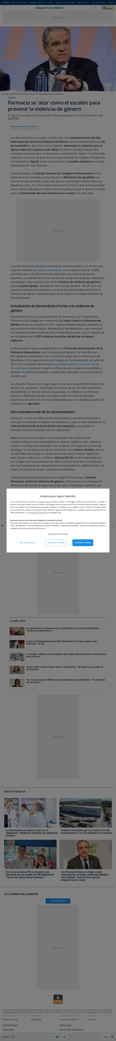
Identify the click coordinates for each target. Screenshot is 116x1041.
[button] (58, 533)
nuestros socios (44, 502)
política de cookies (38, 512)
